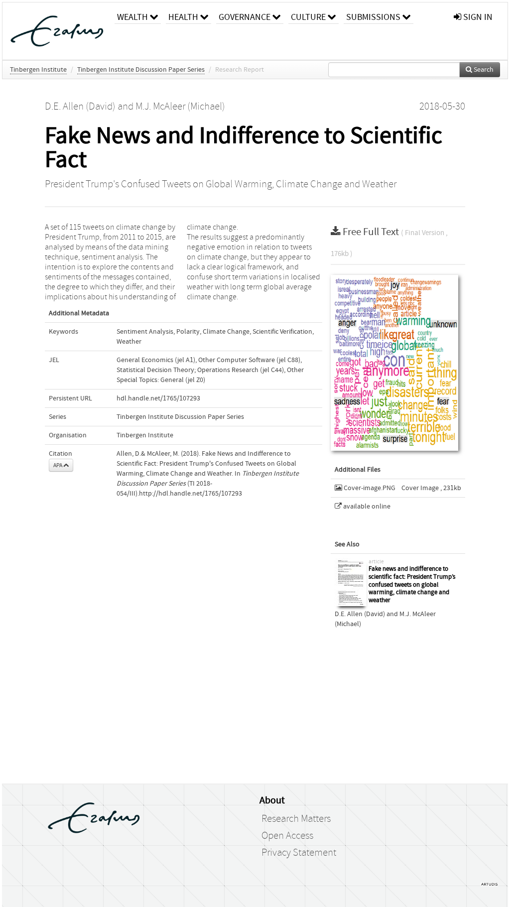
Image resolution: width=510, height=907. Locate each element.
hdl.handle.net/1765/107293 (158, 398)
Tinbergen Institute (38, 70)
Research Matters (296, 819)
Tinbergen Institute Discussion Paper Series (141, 70)
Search (483, 70)
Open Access (287, 836)
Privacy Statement (298, 853)
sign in (477, 17)
